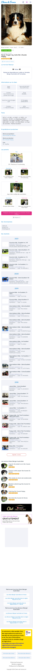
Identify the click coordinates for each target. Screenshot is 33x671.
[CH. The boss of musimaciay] (16, 157)
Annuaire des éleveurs (24, 653)
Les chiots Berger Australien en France (16, 594)
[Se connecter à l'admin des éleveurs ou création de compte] (27, 2)
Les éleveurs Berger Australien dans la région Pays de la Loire (16, 617)
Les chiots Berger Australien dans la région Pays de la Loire (16, 599)
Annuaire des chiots (8, 653)
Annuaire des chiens (24, 657)
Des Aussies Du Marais (8, 61)
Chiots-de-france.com (16, 662)
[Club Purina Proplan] (16, 507)
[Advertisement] (16, 537)
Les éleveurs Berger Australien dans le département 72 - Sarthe (16, 622)
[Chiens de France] (8, 2)
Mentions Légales (16, 664)
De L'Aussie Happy (8, 139)
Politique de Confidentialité (16, 666)
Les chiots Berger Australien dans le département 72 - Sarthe (16, 603)
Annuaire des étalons (9, 657)
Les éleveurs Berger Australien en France (16, 613)
